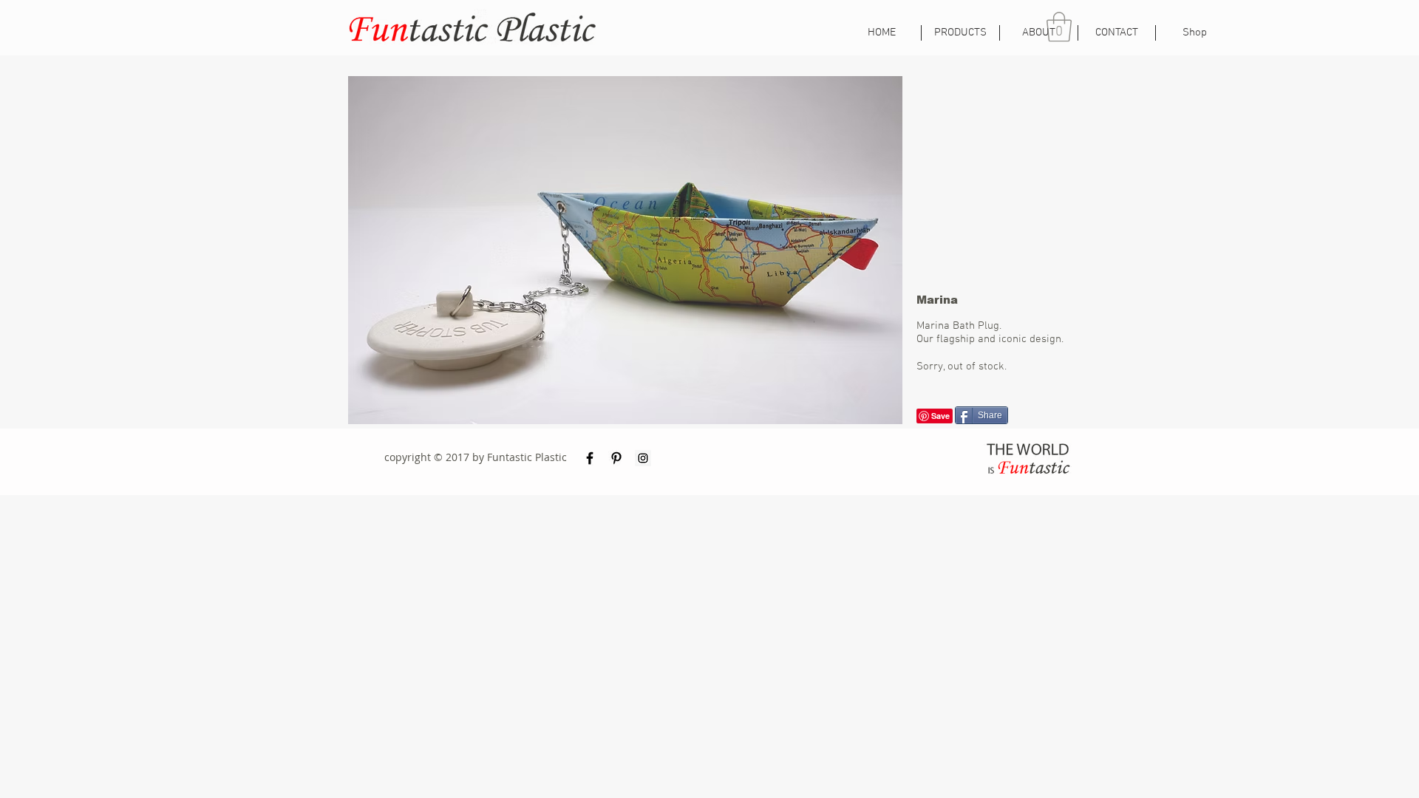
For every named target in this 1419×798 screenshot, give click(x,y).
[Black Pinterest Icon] (616, 458)
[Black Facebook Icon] (590, 458)
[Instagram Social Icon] (643, 458)
